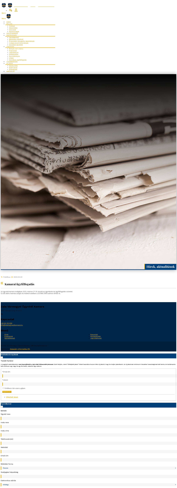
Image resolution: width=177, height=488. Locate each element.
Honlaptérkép (95, 336)
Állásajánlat (13, 69)
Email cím (4, 456)
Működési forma (7, 464)
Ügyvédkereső (12, 33)
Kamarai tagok (14, 31)
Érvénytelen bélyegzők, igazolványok (21, 41)
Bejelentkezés (7, 391)
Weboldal (4, 447)
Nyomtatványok (14, 56)
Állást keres (13, 67)
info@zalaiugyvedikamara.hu (12, 325)
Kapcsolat (10, 71)
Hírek (8, 22)
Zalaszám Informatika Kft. (20, 349)
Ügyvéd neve (5, 414)
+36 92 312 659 (6, 323)
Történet (12, 26)
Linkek (11, 58)
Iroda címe (5, 431)
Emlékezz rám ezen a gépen (14, 388)
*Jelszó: (5, 380)
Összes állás (13, 66)
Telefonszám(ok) (7, 439)
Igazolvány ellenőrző (16, 39)
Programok (13, 51)
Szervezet (12, 30)
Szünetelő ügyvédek (16, 45)
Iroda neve (5, 422)
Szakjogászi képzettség (9, 472)
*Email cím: (6, 372)
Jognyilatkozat (96, 338)
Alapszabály (13, 28)
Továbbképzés (12, 62)
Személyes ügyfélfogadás (18, 60)
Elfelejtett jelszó (12, 397)
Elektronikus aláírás (8, 480)
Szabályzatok (13, 54)
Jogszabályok (13, 52)
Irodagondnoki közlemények (18, 43)
